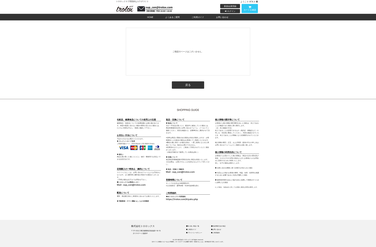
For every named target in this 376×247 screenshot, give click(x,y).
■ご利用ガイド (191, 229)
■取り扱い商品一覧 (192, 226)
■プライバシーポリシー (194, 232)
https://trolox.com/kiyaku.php (182, 199)
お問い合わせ (222, 17)
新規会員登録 (230, 6)
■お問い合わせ (216, 229)
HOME (150, 17)
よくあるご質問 (172, 17)
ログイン (231, 11)
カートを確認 (250, 10)
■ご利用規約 (215, 232)
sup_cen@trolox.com (134, 184)
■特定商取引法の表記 (218, 226)
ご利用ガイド (198, 17)
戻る (188, 84)
